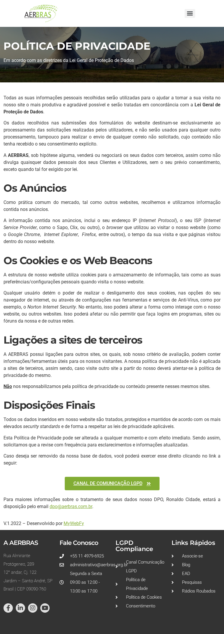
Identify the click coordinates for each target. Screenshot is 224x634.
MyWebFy (74, 523)
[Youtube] (45, 608)
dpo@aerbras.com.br (71, 506)
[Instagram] (32, 608)
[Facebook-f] (8, 608)
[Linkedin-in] (20, 608)
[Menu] (190, 13)
